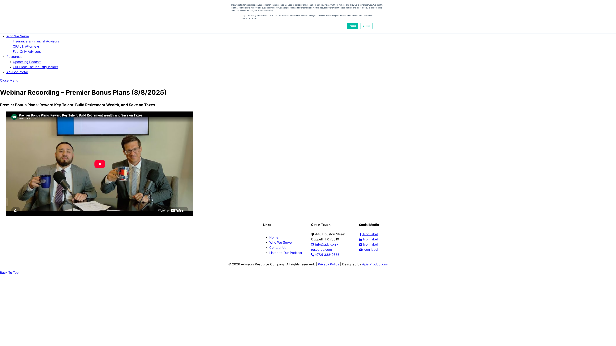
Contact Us (277, 248)
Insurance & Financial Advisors (36, 41)
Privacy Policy (328, 264)
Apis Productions (375, 264)
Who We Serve (17, 36)
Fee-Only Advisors (27, 52)
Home (273, 237)
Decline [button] (366, 25)
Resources (14, 57)
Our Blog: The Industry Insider (35, 67)
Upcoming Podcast (27, 62)
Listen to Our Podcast (285, 253)
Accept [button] (353, 25)
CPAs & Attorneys (26, 46)
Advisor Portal (17, 72)
